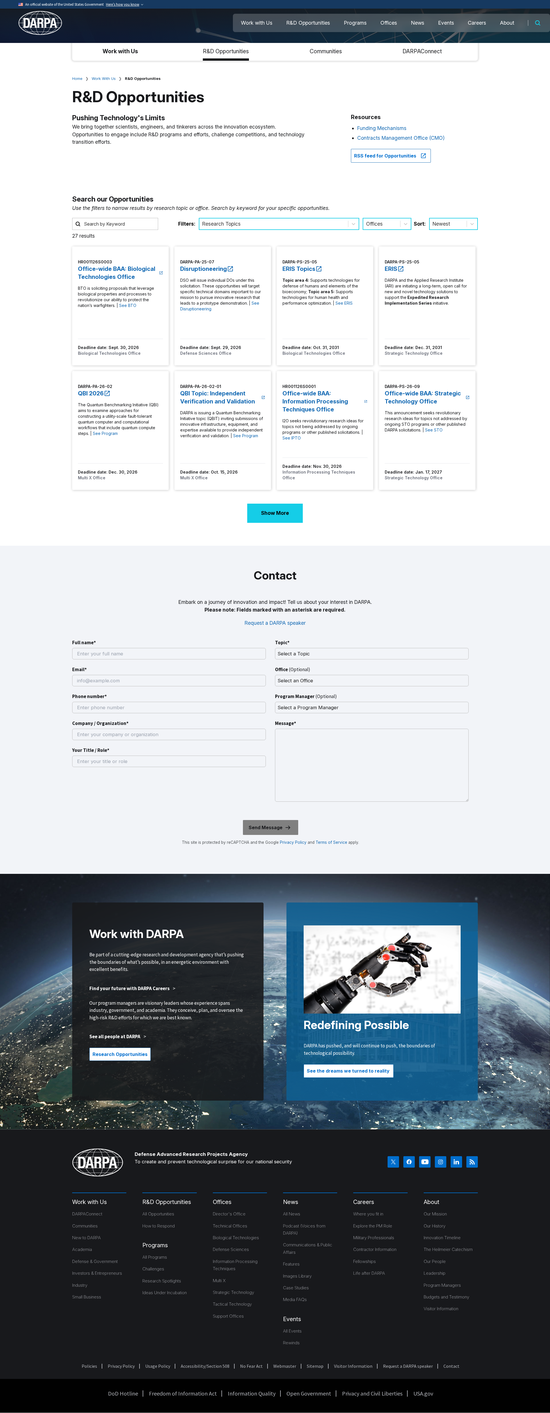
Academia (82, 1249)
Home (77, 78)
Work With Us (104, 78)
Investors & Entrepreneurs (97, 1273)
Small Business (86, 1297)
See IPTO (291, 437)
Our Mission (435, 1214)
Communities (326, 51)
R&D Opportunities (308, 23)
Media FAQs (295, 1299)
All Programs (154, 1257)
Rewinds (291, 1342)
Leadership (434, 1273)
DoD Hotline (123, 1393)
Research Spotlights (161, 1281)
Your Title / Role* (90, 750)
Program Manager (306, 696)
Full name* (84, 642)
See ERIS (344, 303)
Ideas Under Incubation (164, 1292)
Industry (79, 1285)
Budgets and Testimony (446, 1297)
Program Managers (442, 1285)
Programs (355, 23)
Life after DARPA (369, 1273)
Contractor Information (374, 1249)
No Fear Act (251, 1366)
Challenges (153, 1269)
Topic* (282, 642)
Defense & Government (95, 1261)
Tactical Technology (232, 1304)
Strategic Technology (233, 1292)
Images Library (297, 1276)
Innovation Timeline (442, 1237)
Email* (79, 669)
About (507, 23)
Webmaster (284, 1366)
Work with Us (256, 23)
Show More (275, 513)
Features (291, 1264)
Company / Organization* (100, 723)
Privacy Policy (293, 842)
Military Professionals (373, 1237)
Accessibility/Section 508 (205, 1366)
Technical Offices (230, 1226)
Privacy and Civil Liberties (372, 1393)
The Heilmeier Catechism (448, 1249)
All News (291, 1214)
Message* (285, 723)
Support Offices (228, 1316)
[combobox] (203, 224)
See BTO (127, 305)
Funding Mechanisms (381, 128)
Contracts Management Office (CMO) (401, 138)
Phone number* (89, 696)
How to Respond (158, 1226)
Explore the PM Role (372, 1226)
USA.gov (423, 1393)
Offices (388, 23)
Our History (434, 1226)
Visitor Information (441, 1308)
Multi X (219, 1280)
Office (292, 669)
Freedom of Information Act (183, 1393)
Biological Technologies (236, 1237)
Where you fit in (368, 1214)
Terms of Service (331, 842)
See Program (105, 433)
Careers (477, 23)
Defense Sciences (231, 1249)
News (417, 23)
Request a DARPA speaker (275, 623)
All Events (292, 1331)
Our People (435, 1261)
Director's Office (229, 1214)
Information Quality (252, 1393)
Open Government (308, 1393)
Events (446, 23)
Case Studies (296, 1287)
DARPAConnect (422, 51)
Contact (451, 1366)
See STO (434, 429)
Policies (89, 1366)
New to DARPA (86, 1237)
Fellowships (364, 1261)
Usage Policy (157, 1366)
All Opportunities (158, 1214)
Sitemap (315, 1366)
